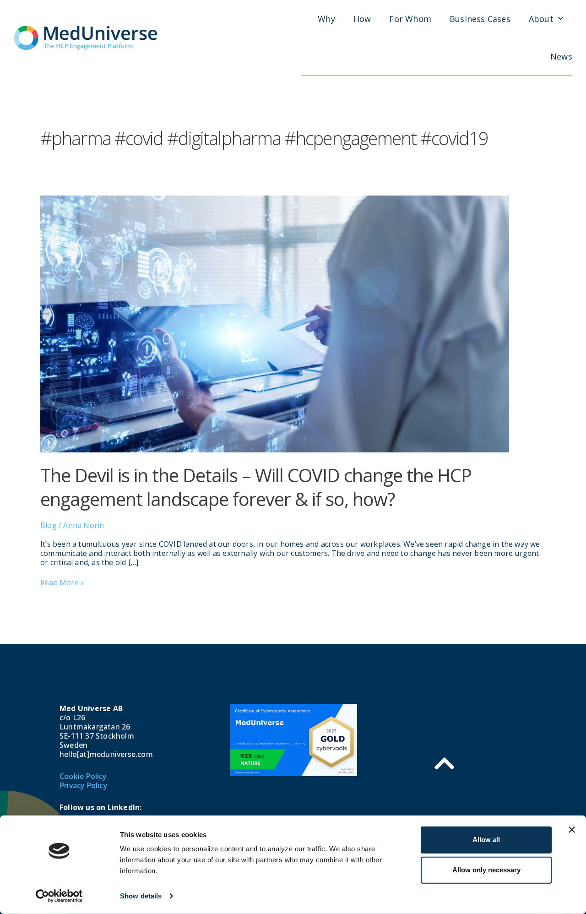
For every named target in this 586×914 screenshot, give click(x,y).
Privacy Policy (83, 785)
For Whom (410, 18)
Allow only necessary (486, 870)
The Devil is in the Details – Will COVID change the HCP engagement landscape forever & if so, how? (256, 486)
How (362, 18)
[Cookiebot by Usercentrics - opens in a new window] (59, 896)
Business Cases (480, 18)
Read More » (62, 582)
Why (326, 18)
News (561, 56)
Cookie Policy (83, 776)
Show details (141, 896)
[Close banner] (572, 830)
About (541, 18)
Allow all (486, 839)
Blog (48, 525)
